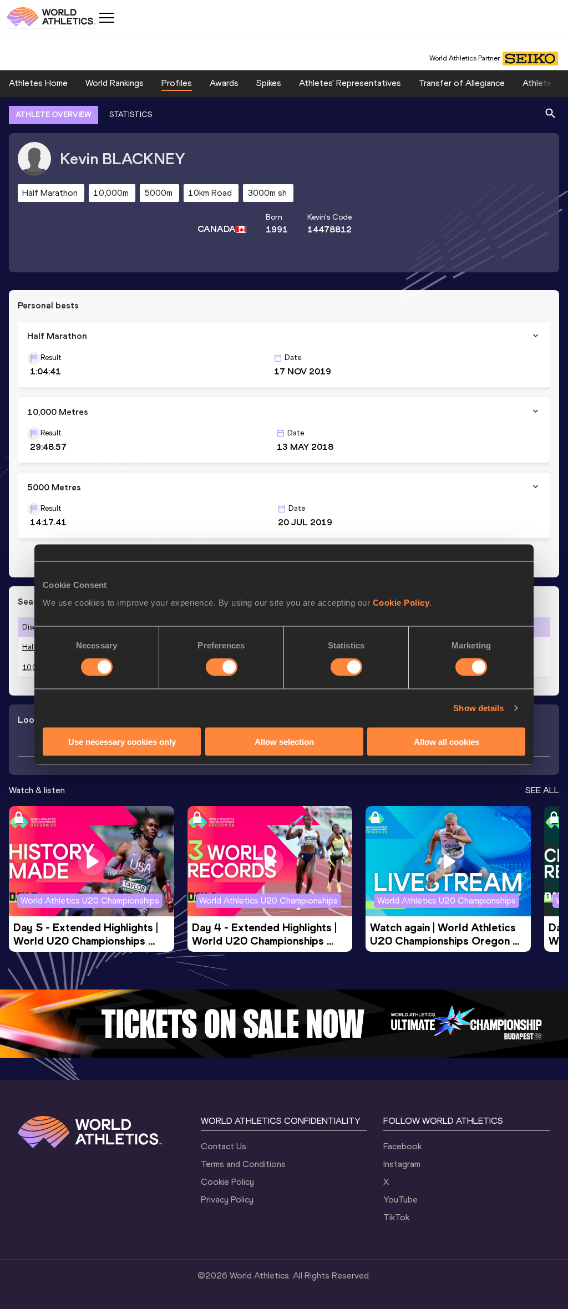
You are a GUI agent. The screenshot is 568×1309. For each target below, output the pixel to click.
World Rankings (114, 83)
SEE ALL (542, 790)
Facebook (402, 1146)
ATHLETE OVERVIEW (54, 114)
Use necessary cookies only (122, 741)
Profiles (176, 83)
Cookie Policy (401, 602)
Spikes (268, 83)
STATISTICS (130, 114)
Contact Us (223, 1146)
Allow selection (284, 741)
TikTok (396, 1217)
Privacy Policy (227, 1199)
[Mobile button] (106, 18)
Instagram (401, 1164)
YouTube (400, 1199)
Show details (478, 708)
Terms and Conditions (243, 1164)
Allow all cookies (446, 741)
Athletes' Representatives (350, 83)
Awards (224, 83)
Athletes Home (38, 83)
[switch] (221, 667)
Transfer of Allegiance (462, 83)
